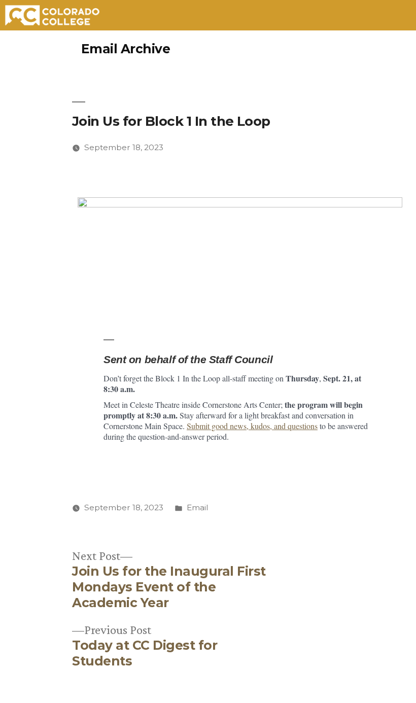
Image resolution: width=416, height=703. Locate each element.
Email (198, 507)
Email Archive (125, 48)
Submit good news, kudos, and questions (252, 425)
